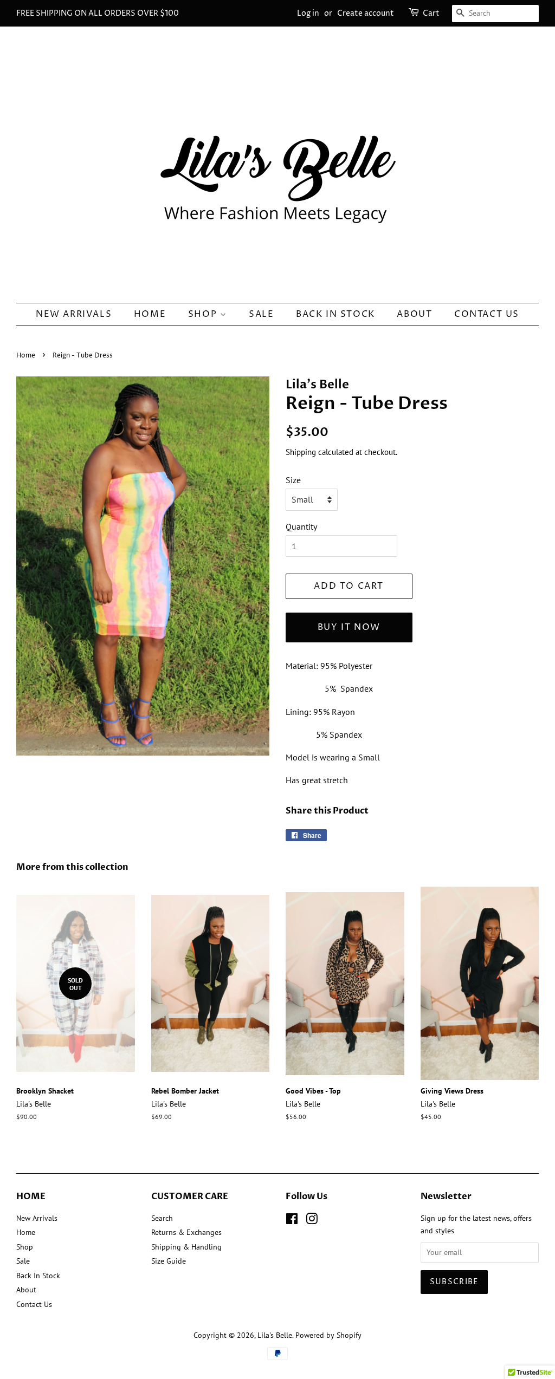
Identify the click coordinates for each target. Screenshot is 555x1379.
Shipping (301, 452)
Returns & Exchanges (186, 1232)
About (414, 314)
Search (162, 1218)
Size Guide (168, 1261)
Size (293, 479)
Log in (308, 13)
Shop (204, 314)
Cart (431, 13)
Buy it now (349, 627)
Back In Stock (335, 314)
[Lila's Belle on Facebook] (292, 1221)
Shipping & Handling (186, 1247)
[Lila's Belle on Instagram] (312, 1221)
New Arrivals (74, 314)
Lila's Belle (274, 1335)
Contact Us (486, 314)
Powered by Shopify (328, 1335)
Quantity (301, 526)
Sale (261, 314)
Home (150, 314)
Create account (365, 13)
